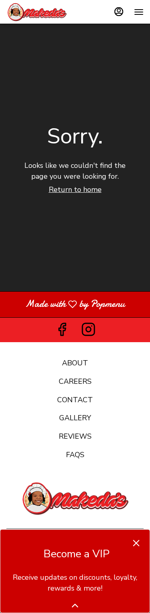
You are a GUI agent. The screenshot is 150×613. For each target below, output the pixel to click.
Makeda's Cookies (75, 498)
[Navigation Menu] (139, 12)
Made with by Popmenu (65, 304)
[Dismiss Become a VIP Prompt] (136, 543)
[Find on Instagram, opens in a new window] (88, 332)
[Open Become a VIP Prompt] (75, 605)
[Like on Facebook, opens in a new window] (62, 332)
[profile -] (119, 11)
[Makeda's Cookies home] (42, 12)
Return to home (75, 189)
